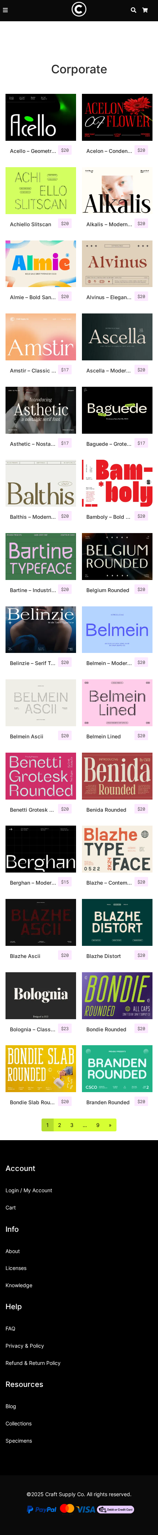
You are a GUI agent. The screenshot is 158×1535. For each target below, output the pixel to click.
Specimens (19, 1440)
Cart (11, 1207)
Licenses (16, 1268)
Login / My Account (29, 1190)
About (13, 1251)
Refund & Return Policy (33, 1363)
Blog (11, 1406)
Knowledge (19, 1285)
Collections (19, 1423)
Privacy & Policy (25, 1346)
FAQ (10, 1328)
